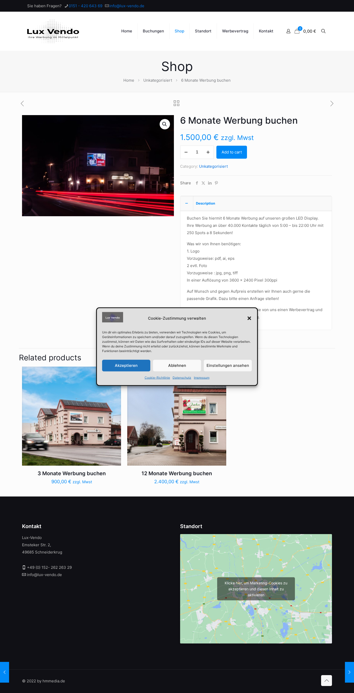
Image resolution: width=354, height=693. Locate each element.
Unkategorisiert (157, 80)
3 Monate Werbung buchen (72, 473)
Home (128, 80)
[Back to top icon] (326, 680)
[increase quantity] (208, 152)
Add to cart (232, 152)
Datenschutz (182, 377)
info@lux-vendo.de (126, 5)
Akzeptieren (126, 365)
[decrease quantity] (185, 152)
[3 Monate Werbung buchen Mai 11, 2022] (4, 672)
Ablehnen (177, 365)
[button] (249, 318)
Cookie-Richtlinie (157, 377)
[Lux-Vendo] (53, 31)
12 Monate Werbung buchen (176, 473)
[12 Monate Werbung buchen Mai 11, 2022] (349, 672)
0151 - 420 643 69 (85, 5)
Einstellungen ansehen (228, 365)
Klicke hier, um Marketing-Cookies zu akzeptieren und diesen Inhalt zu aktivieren (256, 588)
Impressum (201, 377)
